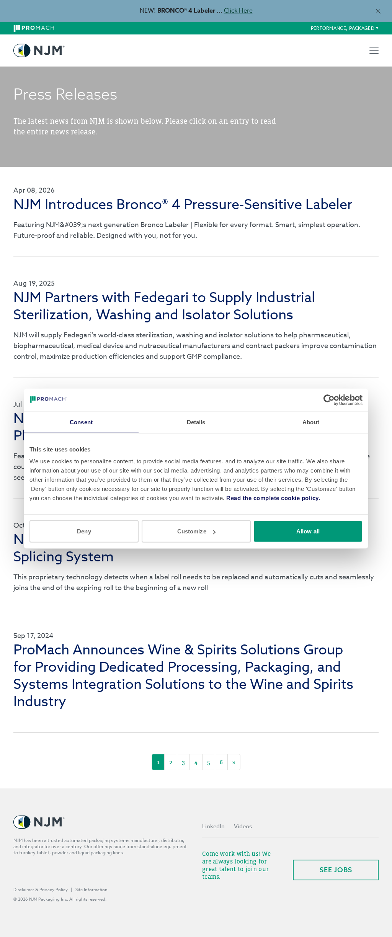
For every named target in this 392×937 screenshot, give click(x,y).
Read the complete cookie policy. (273, 498)
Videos (243, 826)
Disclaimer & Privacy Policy (40, 889)
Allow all (308, 531)
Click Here (238, 10)
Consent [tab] (81, 422)
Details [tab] (196, 422)
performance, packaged (342, 28)
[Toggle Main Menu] (374, 50)
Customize (191, 531)
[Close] (378, 11)
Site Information (91, 889)
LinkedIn (213, 826)
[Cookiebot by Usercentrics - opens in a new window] (329, 400)
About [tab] (310, 422)
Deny (84, 531)
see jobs (336, 869)
